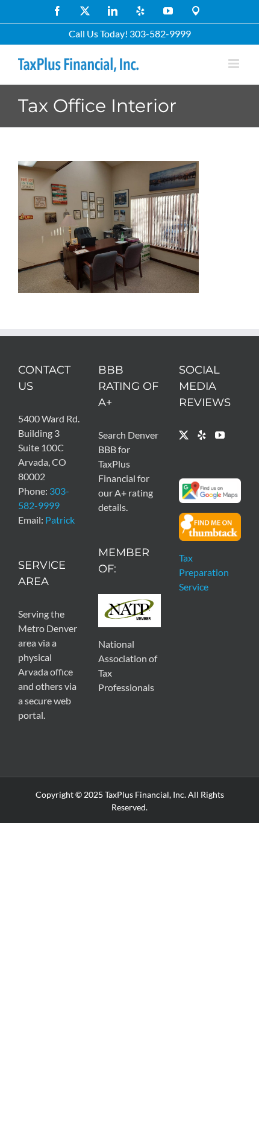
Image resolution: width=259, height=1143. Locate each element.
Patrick (60, 519)
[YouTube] (220, 435)
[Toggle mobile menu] (234, 63)
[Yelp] (202, 435)
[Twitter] (184, 435)
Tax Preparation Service (204, 572)
